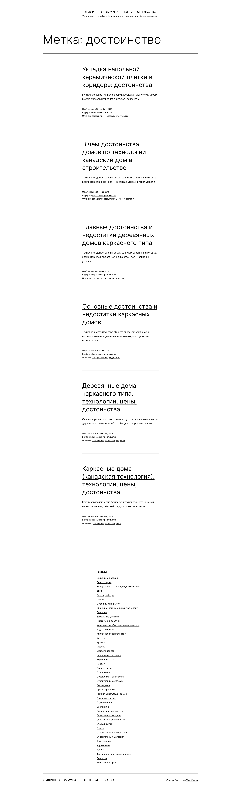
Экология (102, 758)
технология (129, 198)
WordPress (192, 780)
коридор (108, 115)
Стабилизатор (104, 724)
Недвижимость (105, 659)
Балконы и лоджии (107, 578)
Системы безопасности (110, 711)
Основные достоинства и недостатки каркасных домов (119, 314)
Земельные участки (108, 616)
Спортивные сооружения (111, 719)
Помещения (103, 685)
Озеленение (103, 672)
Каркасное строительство (104, 195)
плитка (116, 115)
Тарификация (104, 741)
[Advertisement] (64, 587)
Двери (100, 599)
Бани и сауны (104, 582)
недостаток (114, 278)
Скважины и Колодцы (109, 715)
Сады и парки (104, 702)
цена (122, 440)
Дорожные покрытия (108, 603)
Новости (101, 664)
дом (94, 198)
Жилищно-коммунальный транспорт (117, 608)
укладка (124, 115)
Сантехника (103, 706)
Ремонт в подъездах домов (112, 694)
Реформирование (106, 698)
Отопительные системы (110, 681)
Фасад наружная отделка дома (114, 754)
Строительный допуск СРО (112, 732)
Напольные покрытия (102, 112)
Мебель (101, 646)
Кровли (101, 642)
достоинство (98, 115)
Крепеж (101, 638)
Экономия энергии (107, 762)
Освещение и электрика (110, 676)
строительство (116, 198)
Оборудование (105, 668)
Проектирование (106, 689)
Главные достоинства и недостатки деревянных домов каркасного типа (118, 234)
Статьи (100, 728)
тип (122, 278)
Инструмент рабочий (108, 621)
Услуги (100, 749)
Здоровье (102, 612)
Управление (103, 745)
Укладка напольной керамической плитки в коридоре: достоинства (117, 76)
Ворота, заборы (105, 595)
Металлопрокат (105, 651)
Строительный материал (110, 736)
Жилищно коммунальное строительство (120, 12)
